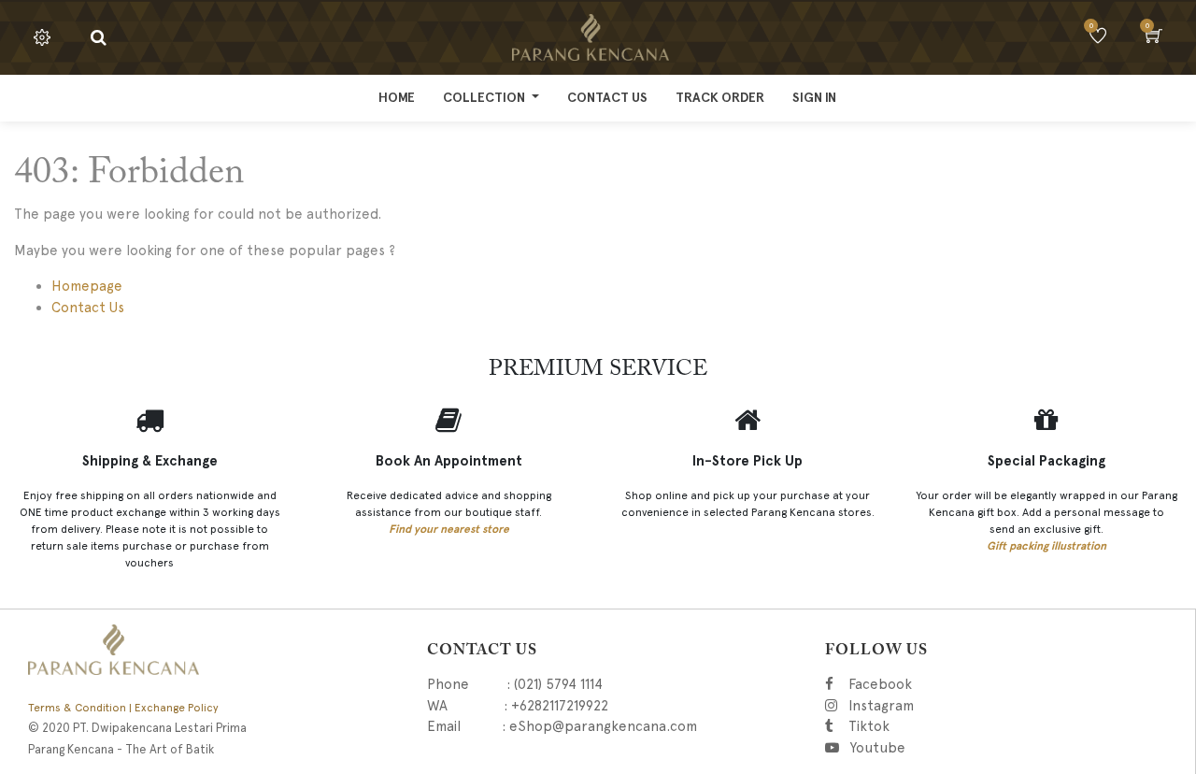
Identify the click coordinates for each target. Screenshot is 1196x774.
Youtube (883, 747)
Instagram (982, 705)
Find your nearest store (449, 529)
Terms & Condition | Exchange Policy (123, 707)
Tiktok (956, 726)
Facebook (910, 684)
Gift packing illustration (1046, 545)
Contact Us (87, 307)
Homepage (86, 286)
